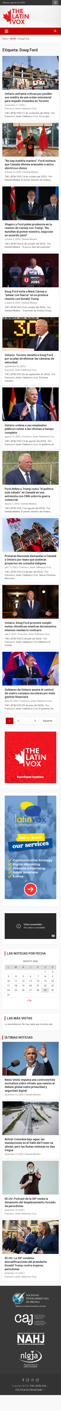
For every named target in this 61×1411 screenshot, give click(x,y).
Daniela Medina (30, 172)
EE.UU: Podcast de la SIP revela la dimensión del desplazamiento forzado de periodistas (30, 1202)
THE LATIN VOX (38, 1385)
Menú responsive (55, 2)
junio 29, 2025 (11, 701)
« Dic (29, 1000)
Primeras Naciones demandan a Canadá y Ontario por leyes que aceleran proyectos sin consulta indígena (30, 559)
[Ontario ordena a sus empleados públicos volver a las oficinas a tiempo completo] (30, 404)
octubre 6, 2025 (12, 239)
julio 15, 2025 (11, 567)
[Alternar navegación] (6, 31)
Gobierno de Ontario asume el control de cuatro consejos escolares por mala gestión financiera (30, 693)
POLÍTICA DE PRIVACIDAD (28, 1390)
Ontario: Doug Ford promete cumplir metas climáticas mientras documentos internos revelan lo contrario (30, 626)
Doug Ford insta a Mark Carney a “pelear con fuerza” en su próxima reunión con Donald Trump (26, 295)
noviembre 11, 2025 (14, 105)
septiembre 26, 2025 (15, 366)
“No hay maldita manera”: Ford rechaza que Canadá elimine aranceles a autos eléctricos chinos (30, 164)
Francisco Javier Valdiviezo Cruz (20, 108)
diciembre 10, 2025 (14, 1210)
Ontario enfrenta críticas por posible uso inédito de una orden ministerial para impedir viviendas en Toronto (28, 97)
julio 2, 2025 (10, 634)
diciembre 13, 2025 (14, 1094)
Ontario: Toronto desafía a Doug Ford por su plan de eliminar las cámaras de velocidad (29, 358)
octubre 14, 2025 (13, 172)
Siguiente (47, 720)
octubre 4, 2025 (12, 303)
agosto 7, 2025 (12, 504)
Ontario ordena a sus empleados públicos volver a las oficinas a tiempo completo (29, 429)
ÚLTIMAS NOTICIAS (19, 1037)
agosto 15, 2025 (12, 436)
